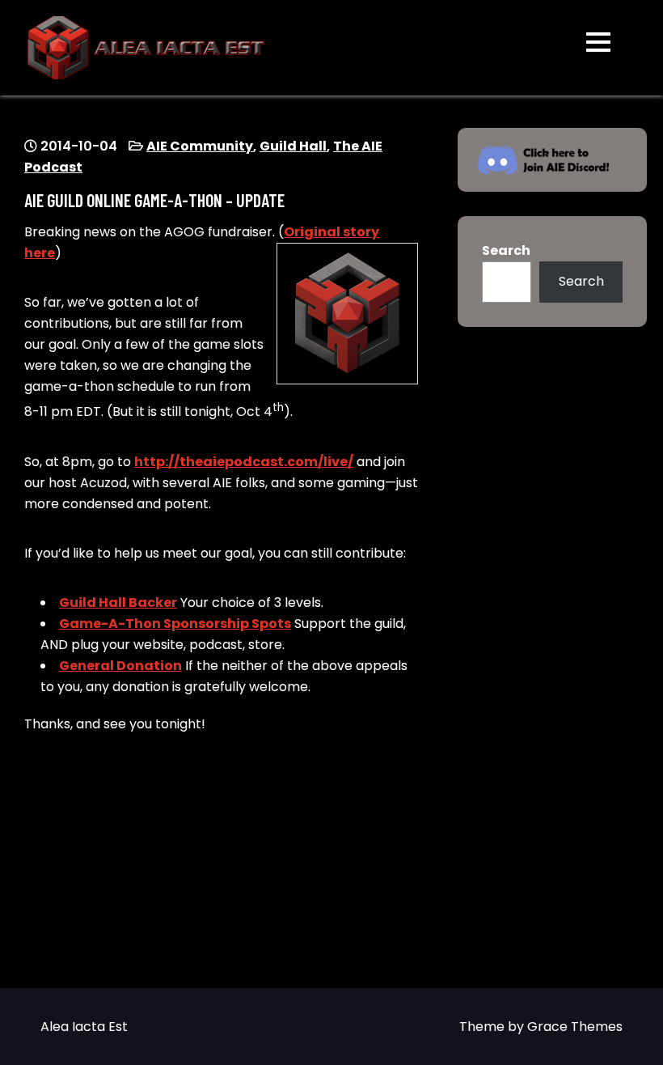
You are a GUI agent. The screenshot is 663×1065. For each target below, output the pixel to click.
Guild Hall (293, 146)
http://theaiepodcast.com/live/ (243, 461)
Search (506, 250)
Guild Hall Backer (118, 602)
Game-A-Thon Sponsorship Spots (175, 623)
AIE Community (199, 146)
